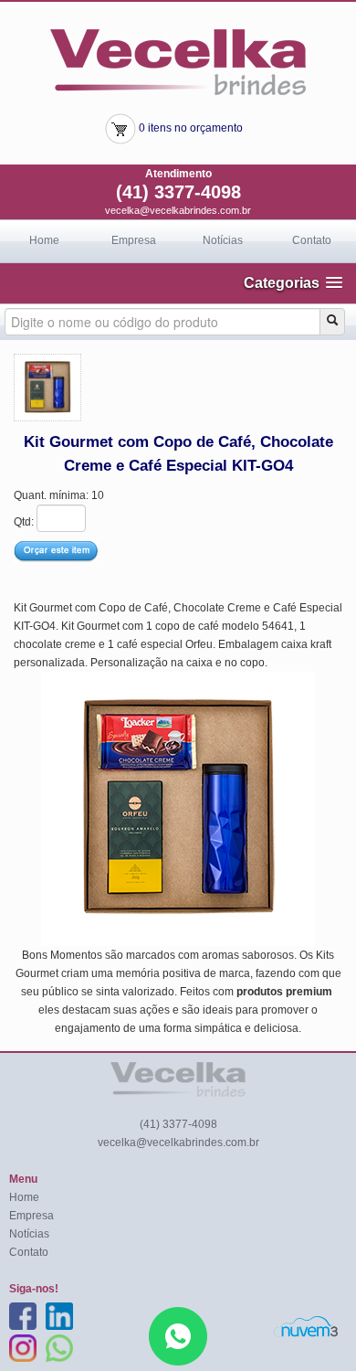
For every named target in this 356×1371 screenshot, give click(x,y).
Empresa (133, 240)
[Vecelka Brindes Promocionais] (178, 61)
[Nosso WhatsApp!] (178, 1335)
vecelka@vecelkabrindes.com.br (178, 210)
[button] (293, 283)
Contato (311, 240)
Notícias (223, 240)
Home (44, 240)
